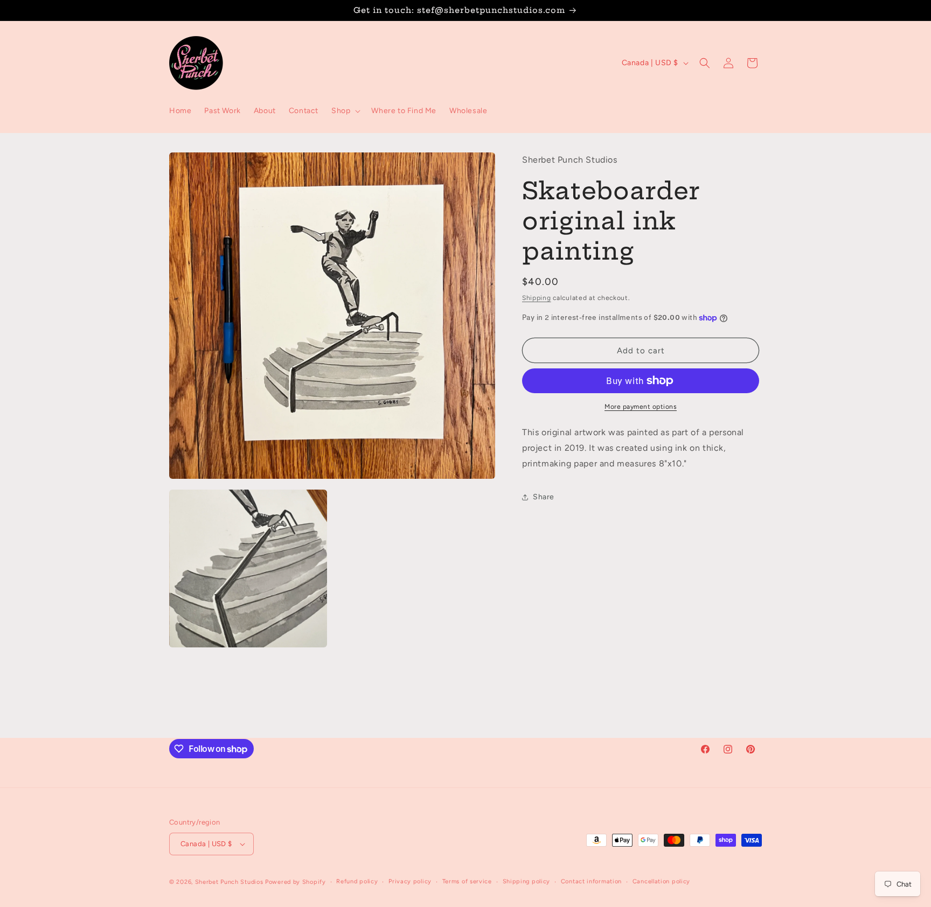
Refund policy (357, 881)
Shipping (536, 298)
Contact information (591, 881)
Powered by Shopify (295, 881)
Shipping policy (527, 881)
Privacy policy (410, 881)
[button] (345, 111)
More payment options (641, 406)
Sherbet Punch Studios (229, 881)
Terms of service (467, 881)
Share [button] (543, 496)
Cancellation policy (661, 881)
